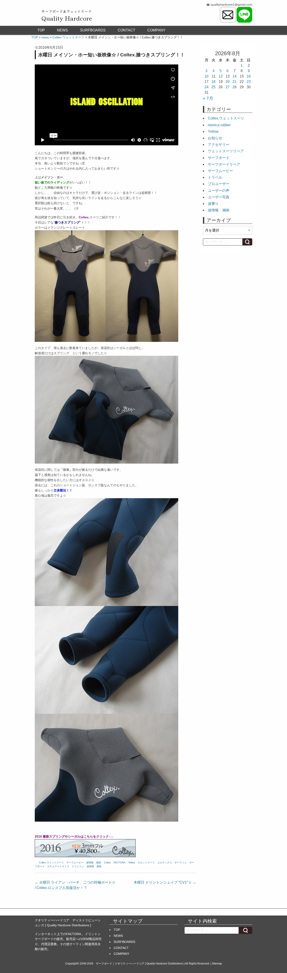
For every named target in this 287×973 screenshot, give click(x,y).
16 (249, 76)
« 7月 (208, 98)
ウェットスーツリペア (226, 151)
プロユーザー (218, 184)
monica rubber (219, 125)
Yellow (131, 862)
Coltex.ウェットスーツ (51, 862)
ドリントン (78, 866)
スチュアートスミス (58, 866)
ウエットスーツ (146, 862)
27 (228, 87)
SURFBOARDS (93, 30)
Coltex (107, 862)
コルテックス (164, 862)
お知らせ (215, 138)
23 (249, 82)
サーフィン (180, 862)
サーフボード (218, 158)
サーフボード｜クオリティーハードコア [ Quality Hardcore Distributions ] (140, 963)
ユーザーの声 (218, 190)
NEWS (62, 30)
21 (235, 82)
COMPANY (156, 30)
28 (235, 87)
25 (213, 87)
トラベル (215, 177)
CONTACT (126, 30)
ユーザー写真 (218, 197)
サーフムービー (75, 862)
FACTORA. (119, 862)
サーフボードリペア (224, 164)
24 (206, 87)
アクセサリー (218, 144)
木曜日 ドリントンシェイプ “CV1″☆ (165, 882)
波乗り (213, 204)
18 (213, 82)
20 (228, 82)
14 (235, 76)
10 (206, 76)
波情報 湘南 (93, 862)
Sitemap (217, 963)
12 (221, 76)
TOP (41, 30)
